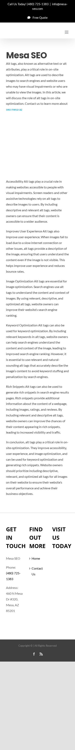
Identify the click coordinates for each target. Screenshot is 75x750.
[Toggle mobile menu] (67, 32)
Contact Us (37, 571)
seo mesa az (14, 109)
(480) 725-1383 (38, 4)
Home (36, 558)
